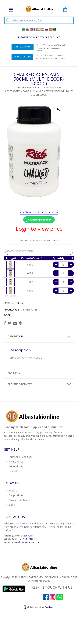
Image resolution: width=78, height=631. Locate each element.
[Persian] (42, 29)
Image (10, 258)
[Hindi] (39, 29)
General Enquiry (22, 47)
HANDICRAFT (34, 87)
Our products (16, 495)
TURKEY (18, 303)
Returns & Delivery (20, 384)
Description (15, 336)
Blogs (12, 504)
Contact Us (14, 471)
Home (20, 87)
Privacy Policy (16, 461)
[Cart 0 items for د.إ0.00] (65, 9)
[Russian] (46, 29)
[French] (35, 29)
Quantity (59, 258)
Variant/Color (30, 258)
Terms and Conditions (20, 457)
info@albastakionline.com (26, 542)
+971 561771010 (26, 539)
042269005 (27, 535)
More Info (14, 372)
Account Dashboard (19, 500)
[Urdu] (54, 29)
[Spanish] (50, 29)
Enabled (49, 607)
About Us (14, 490)
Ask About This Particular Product (39, 212)
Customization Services (22, 57)
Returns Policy (16, 466)
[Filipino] (31, 29)
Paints (27, 91)
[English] (27, 29)
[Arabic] (23, 29)
